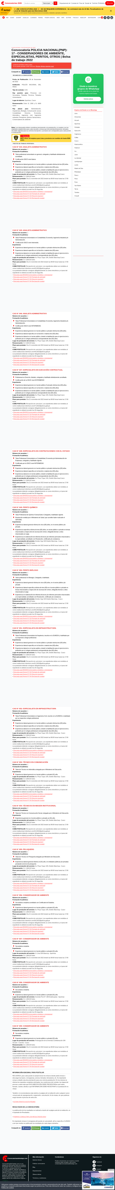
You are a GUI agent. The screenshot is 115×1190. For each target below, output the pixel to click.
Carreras (94, 3)
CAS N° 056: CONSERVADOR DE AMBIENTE (30, 895)
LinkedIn (98, 1169)
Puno (76, 182)
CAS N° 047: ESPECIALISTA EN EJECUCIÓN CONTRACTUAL (37, 370)
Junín (76, 154)
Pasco (76, 175)
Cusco (76, 141)
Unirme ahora (88, 99)
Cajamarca (77, 134)
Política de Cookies (7, 1187)
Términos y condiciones (39, 1178)
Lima (75, 113)
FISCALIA (75, 17)
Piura (76, 178)
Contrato (74, 3)
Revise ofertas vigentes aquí (45, 66)
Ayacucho (77, 130)
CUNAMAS (33, 17)
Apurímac (77, 123)
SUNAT (12, 17)
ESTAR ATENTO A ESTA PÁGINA (24, 1102)
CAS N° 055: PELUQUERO (23, 849)
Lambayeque (78, 161)
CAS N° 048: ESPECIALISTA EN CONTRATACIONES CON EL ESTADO (41, 451)
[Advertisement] (57, 32)
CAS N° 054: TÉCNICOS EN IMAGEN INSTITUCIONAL (34, 806)
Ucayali (76, 196)
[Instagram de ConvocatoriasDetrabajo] (108, 17)
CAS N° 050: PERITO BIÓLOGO (25, 570)
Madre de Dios (78, 168)
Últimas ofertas (37, 1174)
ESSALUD (26, 17)
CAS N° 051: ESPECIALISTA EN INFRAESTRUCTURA (34, 628)
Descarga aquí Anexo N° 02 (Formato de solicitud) (29, 194)
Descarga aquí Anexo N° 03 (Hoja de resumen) (28, 196)
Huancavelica (78, 144)
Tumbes (76, 192)
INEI (7, 17)
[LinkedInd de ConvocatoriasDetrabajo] (111, 17)
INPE (62, 17)
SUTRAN (68, 17)
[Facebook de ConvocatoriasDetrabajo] (105, 17)
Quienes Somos (37, 1160)
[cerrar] (111, 11)
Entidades (101, 3)
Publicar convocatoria (39, 1163)
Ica (75, 151)
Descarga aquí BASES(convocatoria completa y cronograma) (32, 191)
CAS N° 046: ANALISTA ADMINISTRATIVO (29, 313)
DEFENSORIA (92, 17)
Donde (87, 3)
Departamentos (37, 1170)
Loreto (76, 165)
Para (81, 3)
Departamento (64, 3)
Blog (34, 1167)
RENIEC (40, 17)
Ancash (76, 120)
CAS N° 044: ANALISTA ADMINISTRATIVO (29, 147)
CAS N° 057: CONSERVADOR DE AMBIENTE (30, 939)
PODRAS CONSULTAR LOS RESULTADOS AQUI (29, 1117)
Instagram (99, 1165)
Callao (76, 137)
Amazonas (77, 117)
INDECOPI (83, 17)
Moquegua (77, 172)
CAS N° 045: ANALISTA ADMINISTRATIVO (29, 230)
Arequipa (77, 127)
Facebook (99, 1162)
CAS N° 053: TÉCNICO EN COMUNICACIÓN (30, 762)
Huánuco (77, 148)
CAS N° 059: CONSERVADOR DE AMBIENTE (30, 1026)
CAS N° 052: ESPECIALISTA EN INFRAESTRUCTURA (34, 709)
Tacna (76, 189)
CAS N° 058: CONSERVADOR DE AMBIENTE (30, 982)
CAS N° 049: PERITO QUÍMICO (24, 507)
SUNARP (18, 17)
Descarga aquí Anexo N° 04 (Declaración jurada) (28, 198)
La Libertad (77, 158)
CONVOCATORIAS (16, 47)
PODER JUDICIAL (50, 17)
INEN (58, 17)
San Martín (77, 185)
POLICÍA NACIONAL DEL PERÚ (28, 47)
